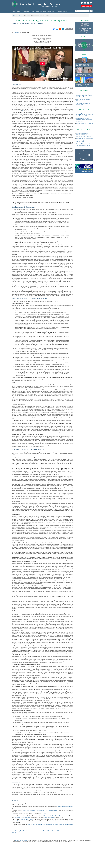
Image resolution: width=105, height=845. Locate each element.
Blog (33, 11)
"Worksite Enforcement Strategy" (65, 806)
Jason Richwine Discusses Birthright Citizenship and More (84, 75)
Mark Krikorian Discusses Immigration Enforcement (82, 64)
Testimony (19, 15)
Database (84, 37)
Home (14, 11)
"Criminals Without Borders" (49, 817)
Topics (19, 11)
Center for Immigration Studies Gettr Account (88, 3)
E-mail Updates (47, 11)
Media (84, 54)
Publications (26, 11)
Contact (60, 11)
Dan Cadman (16, 32)
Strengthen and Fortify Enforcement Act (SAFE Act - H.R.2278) (37, 831)
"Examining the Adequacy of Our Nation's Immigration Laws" (42, 803)
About (54, 11)
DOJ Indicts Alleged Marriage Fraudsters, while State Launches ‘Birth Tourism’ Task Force (84, 95)
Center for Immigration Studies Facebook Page (85, 3)
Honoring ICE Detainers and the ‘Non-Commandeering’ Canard (83, 144)
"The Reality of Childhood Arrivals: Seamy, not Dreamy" (55, 816)
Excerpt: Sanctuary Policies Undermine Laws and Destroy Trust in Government (84, 119)
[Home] (15, 3)
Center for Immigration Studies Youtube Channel (91, 3)
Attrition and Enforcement (58, 831)
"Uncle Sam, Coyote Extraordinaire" (23, 817)
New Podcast (84, 20)
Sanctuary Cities (19, 831)
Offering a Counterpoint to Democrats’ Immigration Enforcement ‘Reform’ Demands (83, 134)
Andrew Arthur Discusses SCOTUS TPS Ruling (82, 85)
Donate (65, 11)
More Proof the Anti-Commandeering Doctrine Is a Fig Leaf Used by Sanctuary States (84, 140)
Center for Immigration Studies (39, 4)
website (44, 813)
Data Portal (39, 11)
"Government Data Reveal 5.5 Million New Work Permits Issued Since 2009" (40, 810)
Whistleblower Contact (86, 6)
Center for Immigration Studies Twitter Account (82, 3)
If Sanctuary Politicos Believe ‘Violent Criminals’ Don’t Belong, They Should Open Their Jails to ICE (84, 114)
